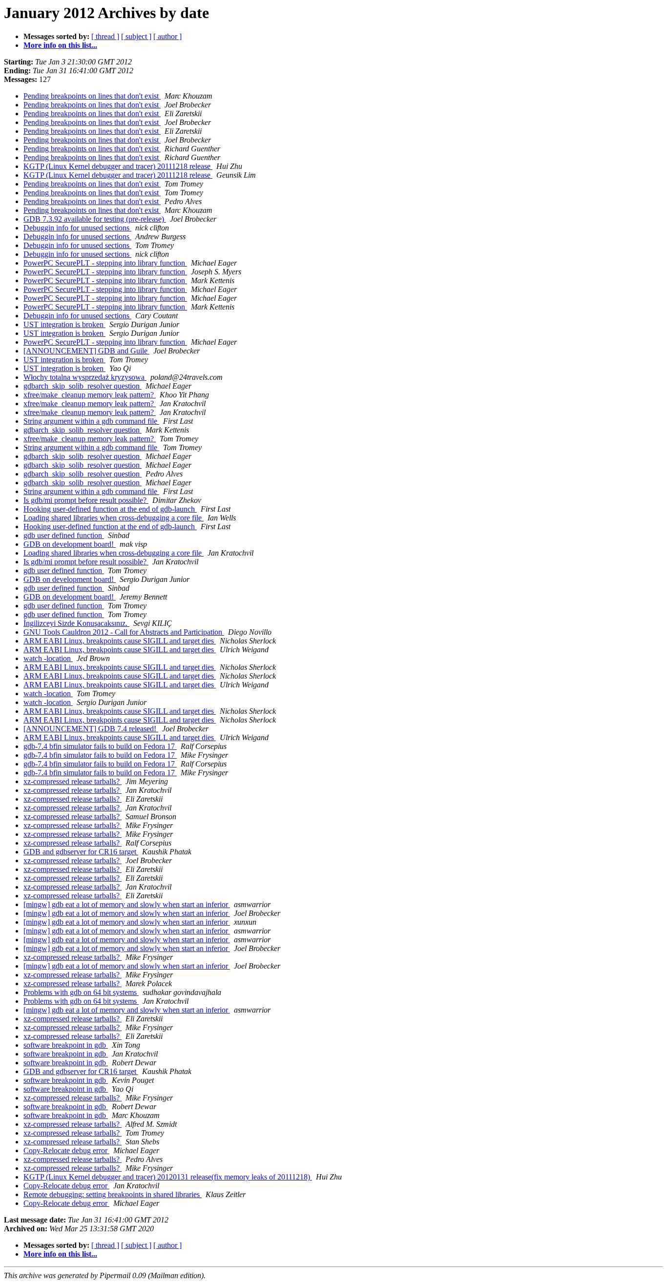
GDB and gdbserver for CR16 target (80, 852)
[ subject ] (136, 36)
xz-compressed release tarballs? (72, 781)
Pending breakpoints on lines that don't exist (92, 96)
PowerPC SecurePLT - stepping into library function (105, 263)
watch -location (48, 658)
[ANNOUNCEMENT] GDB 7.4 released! (90, 729)
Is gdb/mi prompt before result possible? (85, 500)
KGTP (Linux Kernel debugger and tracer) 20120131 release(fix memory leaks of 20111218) (167, 1177)
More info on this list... (60, 45)
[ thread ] (105, 36)
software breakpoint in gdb (65, 1045)
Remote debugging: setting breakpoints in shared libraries (112, 1194)
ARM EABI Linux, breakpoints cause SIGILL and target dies (119, 641)
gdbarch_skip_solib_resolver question (82, 386)
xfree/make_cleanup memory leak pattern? (89, 395)
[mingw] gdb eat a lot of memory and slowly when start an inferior (126, 904)
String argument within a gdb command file (91, 421)
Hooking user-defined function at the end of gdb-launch (110, 509)
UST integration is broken (64, 324)
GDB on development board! (69, 544)
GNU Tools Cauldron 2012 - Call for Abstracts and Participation (123, 632)
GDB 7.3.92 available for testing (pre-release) (94, 219)
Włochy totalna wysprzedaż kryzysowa (84, 377)
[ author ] (167, 36)
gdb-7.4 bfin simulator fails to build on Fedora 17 (100, 746)
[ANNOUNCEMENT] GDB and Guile (86, 351)
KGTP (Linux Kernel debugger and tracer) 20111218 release (117, 166)
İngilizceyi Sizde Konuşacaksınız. (76, 623)
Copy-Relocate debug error (66, 1150)
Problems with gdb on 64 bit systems (81, 992)
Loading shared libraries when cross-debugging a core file (113, 518)
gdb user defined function (63, 535)
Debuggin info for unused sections (77, 228)
